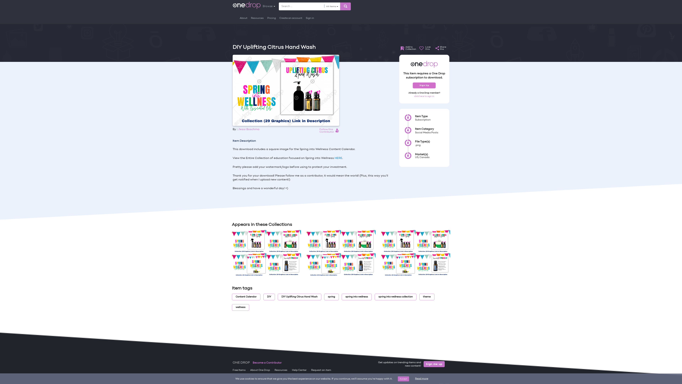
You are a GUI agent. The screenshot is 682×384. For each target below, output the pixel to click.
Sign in (310, 18)
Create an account (290, 18)
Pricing (271, 18)
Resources (257, 18)
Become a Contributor (267, 363)
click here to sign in (424, 96)
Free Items (239, 370)
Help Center (299, 370)
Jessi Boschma (248, 129)
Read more (421, 379)
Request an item (321, 370)
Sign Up (424, 85)
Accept (403, 378)
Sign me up (434, 364)
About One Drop (260, 370)
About (243, 18)
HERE (338, 158)
